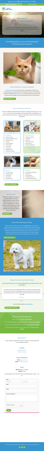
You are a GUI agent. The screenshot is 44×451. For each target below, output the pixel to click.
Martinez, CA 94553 (22, 352)
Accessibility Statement (35, 444)
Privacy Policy (27, 444)
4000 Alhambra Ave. (22, 350)
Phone (7, 389)
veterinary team (27, 225)
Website (30, 319)
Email (7, 384)
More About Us (9, 99)
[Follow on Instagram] (22, 447)
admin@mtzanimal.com (23, 361)
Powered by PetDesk (21, 444)
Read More (6, 213)
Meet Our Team (9, 237)
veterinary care (20, 93)
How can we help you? (11, 393)
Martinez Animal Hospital (11, 90)
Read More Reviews (11, 307)
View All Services (10, 184)
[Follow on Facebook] (20, 447)
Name (7, 379)
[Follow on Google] (24, 447)
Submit (8, 410)
